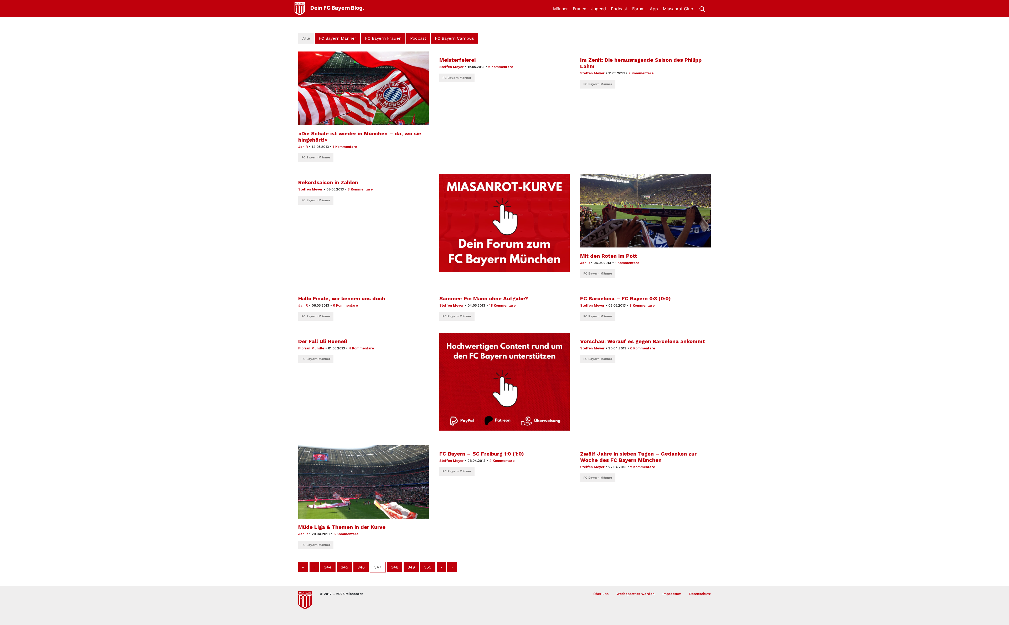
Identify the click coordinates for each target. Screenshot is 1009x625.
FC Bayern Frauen (383, 38)
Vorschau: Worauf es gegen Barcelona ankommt (642, 341)
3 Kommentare (360, 189)
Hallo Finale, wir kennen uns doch (341, 298)
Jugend (598, 8)
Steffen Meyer (451, 67)
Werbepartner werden (635, 594)
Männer (560, 8)
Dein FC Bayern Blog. (337, 8)
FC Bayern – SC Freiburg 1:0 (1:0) (481, 454)
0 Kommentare (345, 305)
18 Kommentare (502, 305)
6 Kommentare (500, 67)
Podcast (619, 8)
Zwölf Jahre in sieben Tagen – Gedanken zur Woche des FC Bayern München (638, 457)
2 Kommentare (641, 73)
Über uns (601, 594)
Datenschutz (700, 594)
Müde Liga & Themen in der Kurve (341, 527)
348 (394, 567)
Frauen (579, 8)
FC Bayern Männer (337, 38)
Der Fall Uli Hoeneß (322, 341)
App (654, 8)
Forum (638, 8)
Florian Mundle (311, 348)
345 (344, 567)
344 (328, 567)
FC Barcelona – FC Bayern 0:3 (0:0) (625, 298)
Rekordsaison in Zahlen (328, 182)
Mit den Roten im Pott (608, 256)
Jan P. (303, 147)
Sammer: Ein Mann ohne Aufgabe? (483, 298)
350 (427, 567)
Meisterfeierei (457, 60)
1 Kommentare (345, 147)
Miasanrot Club (678, 8)
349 (411, 567)
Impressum (671, 594)
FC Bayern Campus (454, 38)
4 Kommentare (361, 348)
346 (361, 567)
